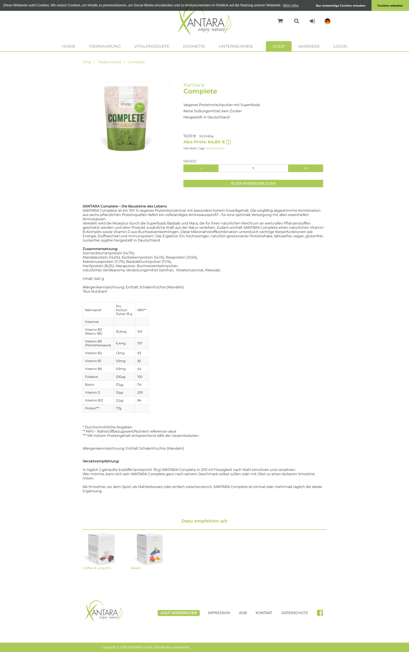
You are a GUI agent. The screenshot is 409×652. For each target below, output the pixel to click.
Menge (190, 161)
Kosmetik (194, 46)
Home (68, 46)
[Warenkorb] (278, 21)
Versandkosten (215, 148)
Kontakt (264, 613)
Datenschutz (294, 613)
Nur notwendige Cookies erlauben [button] (341, 5)
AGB (243, 613)
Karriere (309, 46)
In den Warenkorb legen (253, 183)
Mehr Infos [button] (291, 5)
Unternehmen (236, 46)
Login (340, 46)
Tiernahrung (105, 46)
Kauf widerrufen (179, 613)
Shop (279, 46)
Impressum (219, 613)
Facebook (321, 614)
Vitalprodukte (152, 46)
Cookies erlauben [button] (390, 5)
